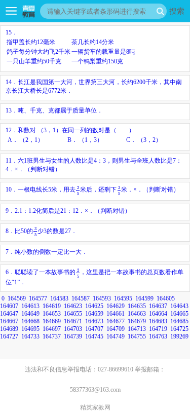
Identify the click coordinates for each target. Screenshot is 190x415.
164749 (115, 336)
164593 (102, 298)
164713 (137, 328)
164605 (166, 298)
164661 (115, 313)
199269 (179, 336)
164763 (158, 336)
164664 (158, 313)
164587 (80, 298)
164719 (158, 328)
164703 (73, 328)
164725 (179, 328)
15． (70, 47)
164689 (9, 328)
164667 (9, 321)
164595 (123, 298)
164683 (158, 321)
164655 (73, 313)
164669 (52, 321)
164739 (73, 336)
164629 (115, 306)
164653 (52, 313)
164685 (179, 321)
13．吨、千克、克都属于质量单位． (54, 110)
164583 (59, 298)
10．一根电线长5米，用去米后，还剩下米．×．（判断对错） (92, 189)
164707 (94, 328)
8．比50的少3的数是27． (41, 231)
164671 (73, 321)
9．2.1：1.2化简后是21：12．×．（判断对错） (68, 210)
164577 (38, 298)
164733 (30, 336)
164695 (30, 328)
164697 (52, 328)
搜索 (176, 11)
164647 (9, 313)
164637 (158, 306)
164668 (30, 321)
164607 (9, 306)
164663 (137, 313)
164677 (115, 321)
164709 (115, 328)
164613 (30, 306)
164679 (137, 321)
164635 (137, 306)
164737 (52, 336)
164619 (52, 306)
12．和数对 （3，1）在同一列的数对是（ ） (84, 135)
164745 (94, 336)
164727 (9, 336)
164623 (73, 306)
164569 (17, 298)
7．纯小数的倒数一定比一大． (47, 251)
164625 (94, 306)
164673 (94, 321)
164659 (94, 313)
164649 (30, 313)
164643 (179, 306)
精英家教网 (95, 407)
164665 (179, 313)
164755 (137, 336)
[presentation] (77, 190)
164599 (144, 298)
